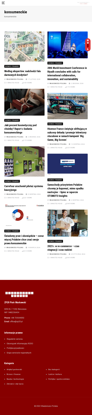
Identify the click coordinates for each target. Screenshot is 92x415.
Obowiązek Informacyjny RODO (20, 343)
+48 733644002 (17, 318)
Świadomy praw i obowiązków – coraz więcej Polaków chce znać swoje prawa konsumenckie (24, 239)
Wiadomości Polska (15, 79)
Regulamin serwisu (15, 339)
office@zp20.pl (16, 321)
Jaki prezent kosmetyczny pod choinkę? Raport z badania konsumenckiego (20, 129)
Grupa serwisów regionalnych (19, 353)
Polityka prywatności (15, 348)
